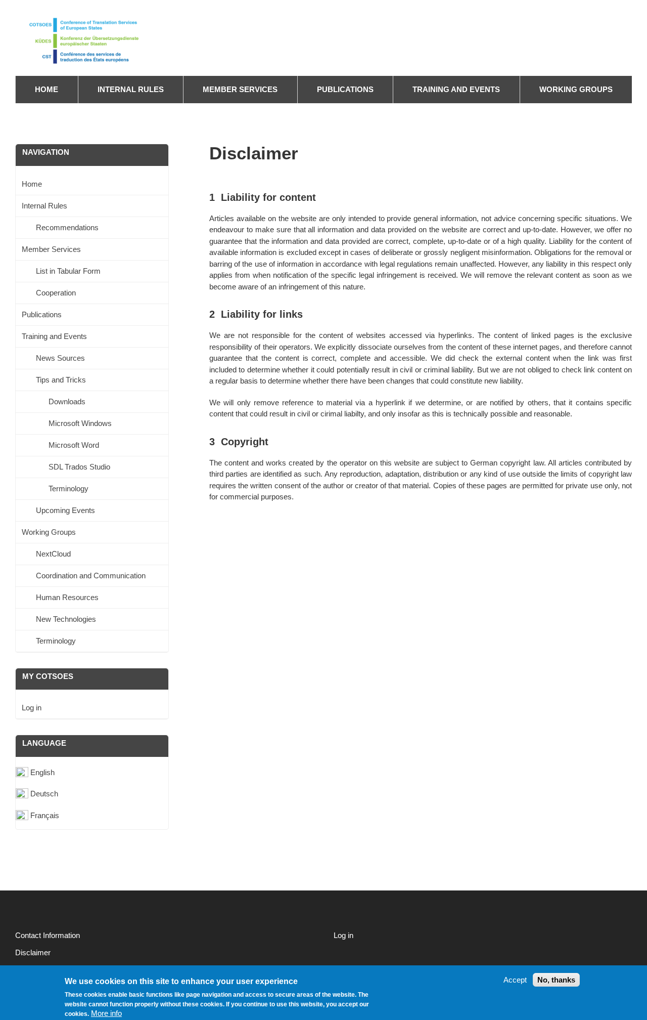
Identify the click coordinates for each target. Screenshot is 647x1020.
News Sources (60, 358)
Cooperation (56, 292)
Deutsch (44, 793)
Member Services (240, 89)
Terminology (68, 488)
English (42, 772)
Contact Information (47, 935)
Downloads (67, 401)
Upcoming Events (65, 510)
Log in (31, 707)
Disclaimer (33, 952)
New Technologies (66, 619)
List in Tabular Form (68, 271)
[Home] (93, 39)
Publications (345, 89)
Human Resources (67, 597)
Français (44, 815)
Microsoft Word (74, 445)
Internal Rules (131, 89)
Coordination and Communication (91, 575)
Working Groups (576, 89)
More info (106, 1013)
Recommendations (67, 227)
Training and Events (456, 89)
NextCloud (53, 553)
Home (46, 89)
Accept (515, 979)
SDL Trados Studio (79, 466)
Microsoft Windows (80, 423)
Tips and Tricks (61, 379)
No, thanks (556, 979)
